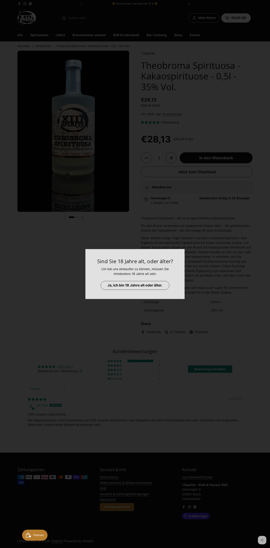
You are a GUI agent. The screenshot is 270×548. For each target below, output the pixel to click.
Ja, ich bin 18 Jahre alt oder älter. (135, 285)
